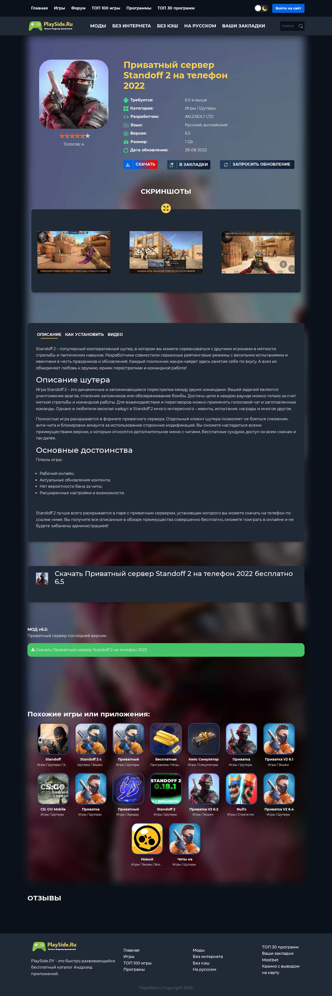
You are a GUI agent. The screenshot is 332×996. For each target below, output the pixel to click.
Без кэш (201, 963)
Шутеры (207, 108)
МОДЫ (98, 26)
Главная (39, 8)
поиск (288, 26)
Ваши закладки (278, 953)
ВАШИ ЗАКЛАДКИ (243, 26)
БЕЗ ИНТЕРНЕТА (131, 26)
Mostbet (270, 960)
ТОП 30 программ (176, 8)
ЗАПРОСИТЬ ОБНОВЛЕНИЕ (261, 164)
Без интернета (208, 956)
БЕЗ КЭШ (167, 26)
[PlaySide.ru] (51, 26)
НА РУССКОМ (200, 26)
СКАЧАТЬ (145, 164)
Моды (199, 950)
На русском (204, 969)
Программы (138, 8)
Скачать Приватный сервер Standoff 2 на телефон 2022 (91, 650)
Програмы (134, 969)
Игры (59, 8)
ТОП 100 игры (106, 8)
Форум (78, 8)
